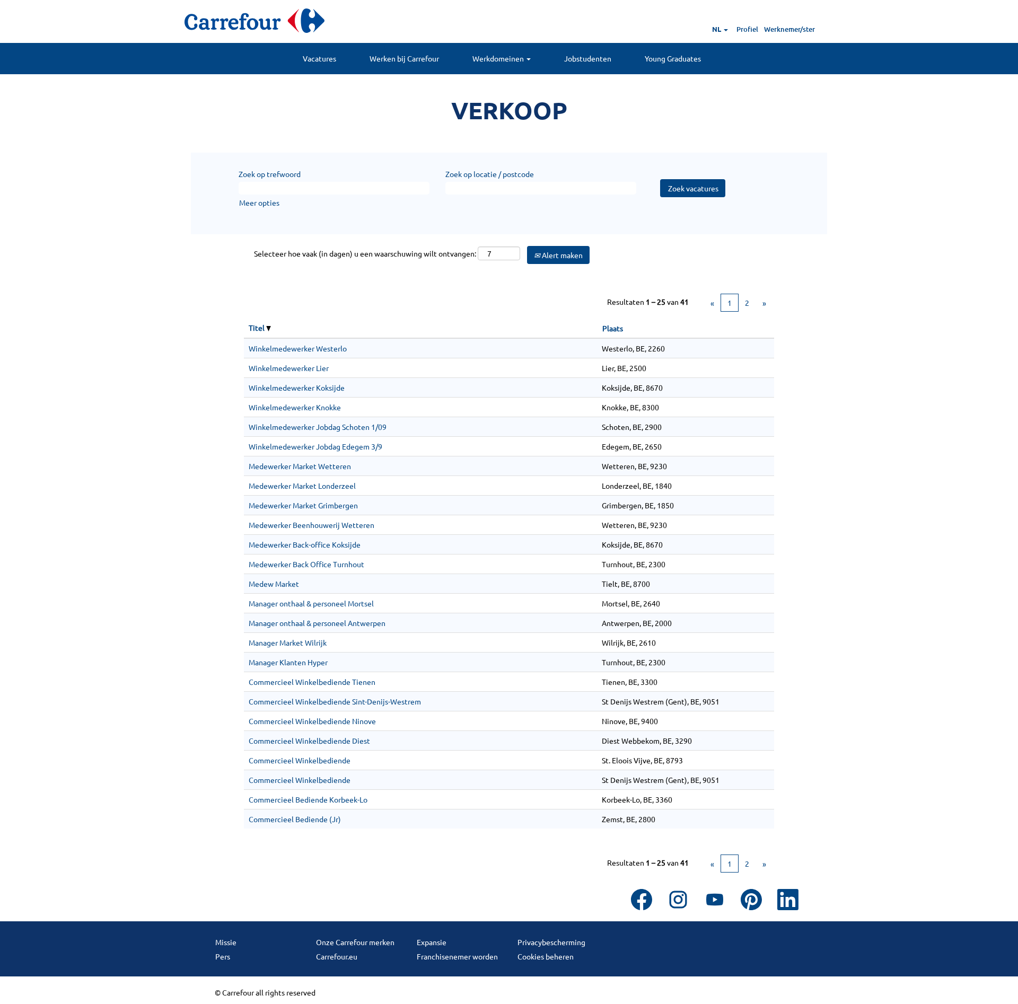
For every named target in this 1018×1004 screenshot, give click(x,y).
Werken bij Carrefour (404, 58)
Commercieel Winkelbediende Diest (309, 740)
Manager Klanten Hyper (288, 662)
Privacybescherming (551, 942)
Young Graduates (673, 58)
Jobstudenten (587, 58)
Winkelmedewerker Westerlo (298, 348)
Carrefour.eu (336, 956)
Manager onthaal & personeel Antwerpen (317, 623)
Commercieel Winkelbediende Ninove (312, 721)
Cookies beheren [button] (545, 956)
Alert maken (561, 255)
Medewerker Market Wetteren (300, 466)
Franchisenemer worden (457, 956)
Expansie (431, 942)
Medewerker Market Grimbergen (303, 505)
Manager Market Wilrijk (288, 642)
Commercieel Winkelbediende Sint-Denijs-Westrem (335, 701)
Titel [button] (257, 327)
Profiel (747, 29)
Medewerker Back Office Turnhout (306, 564)
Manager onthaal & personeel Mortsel (311, 603)
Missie (225, 942)
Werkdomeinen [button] (498, 58)
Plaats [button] (612, 328)
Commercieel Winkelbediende (299, 760)
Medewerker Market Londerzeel (302, 485)
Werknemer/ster (789, 29)
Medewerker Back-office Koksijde (305, 544)
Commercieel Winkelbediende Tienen (312, 681)
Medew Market (274, 583)
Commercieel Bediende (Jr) (295, 819)
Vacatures (319, 58)
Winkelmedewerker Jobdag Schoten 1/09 (318, 426)
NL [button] (717, 28)
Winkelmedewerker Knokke (295, 407)
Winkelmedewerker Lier (289, 368)
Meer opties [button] (259, 202)
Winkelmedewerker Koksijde (297, 387)
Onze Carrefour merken (355, 942)
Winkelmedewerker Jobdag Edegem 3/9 (315, 446)
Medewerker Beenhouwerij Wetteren (311, 525)
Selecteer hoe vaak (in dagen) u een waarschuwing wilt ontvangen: (365, 253)
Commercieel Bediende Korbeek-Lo (308, 799)
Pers (222, 956)
